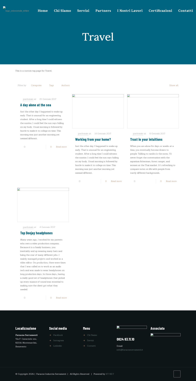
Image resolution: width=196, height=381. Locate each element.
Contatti (91, 346)
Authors (65, 85)
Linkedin (57, 346)
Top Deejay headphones (36, 233)
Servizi (90, 340)
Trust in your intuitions (146, 139)
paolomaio (28, 99)
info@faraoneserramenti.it (130, 350)
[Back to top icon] (177, 373)
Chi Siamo (92, 335)
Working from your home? (93, 139)
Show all (173, 85)
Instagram (58, 340)
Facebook (58, 335)
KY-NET (110, 374)
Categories (36, 85)
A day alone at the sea (35, 105)
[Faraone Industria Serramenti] (16, 10)
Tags (51, 85)
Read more (61, 147)
